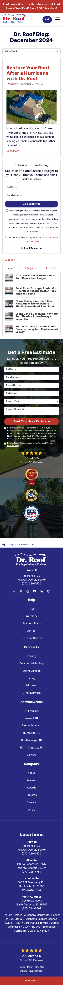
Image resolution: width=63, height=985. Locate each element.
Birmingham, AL (31, 725)
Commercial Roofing (31, 663)
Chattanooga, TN (31, 740)
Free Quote (31, 980)
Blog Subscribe (31, 204)
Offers (31, 809)
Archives (51, 268)
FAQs (31, 608)
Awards (31, 787)
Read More (12, 151)
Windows (31, 685)
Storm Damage (31, 670)
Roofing (31, 656)
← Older (10, 260)
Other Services (32, 692)
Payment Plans (31, 623)
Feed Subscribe (33, 248)
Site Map (39, 967)
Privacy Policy (32, 241)
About (31, 772)
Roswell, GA (32, 718)
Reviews (31, 780)
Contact (31, 630)
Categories (30, 268)
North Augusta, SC (31, 747)
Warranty (31, 616)
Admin (14, 84)
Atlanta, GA (32, 710)
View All (31, 754)
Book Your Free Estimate (31, 421)
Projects (31, 794)
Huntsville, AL (31, 732)
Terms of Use (48, 237)
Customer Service (31, 638)
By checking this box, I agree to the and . (33, 239)
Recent (11, 268)
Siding (31, 678)
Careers (31, 802)
